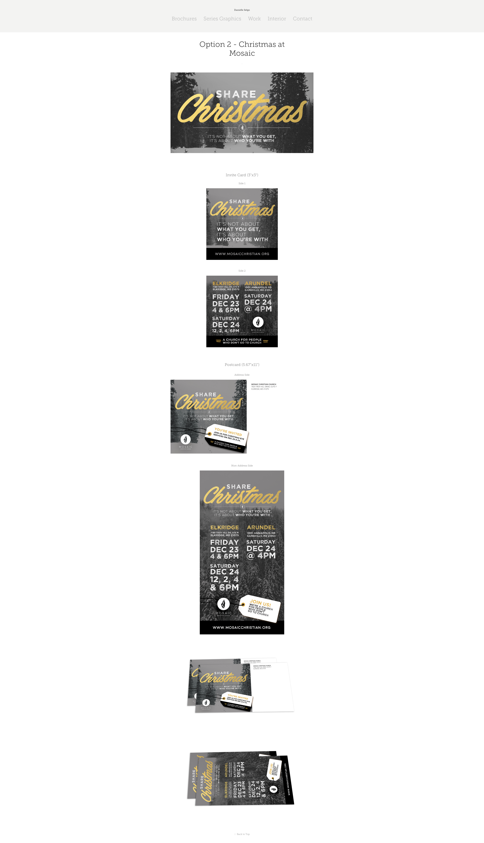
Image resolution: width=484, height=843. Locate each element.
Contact (302, 18)
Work (254, 18)
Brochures (184, 18)
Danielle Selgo (242, 10)
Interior (277, 18)
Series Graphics (222, 18)
